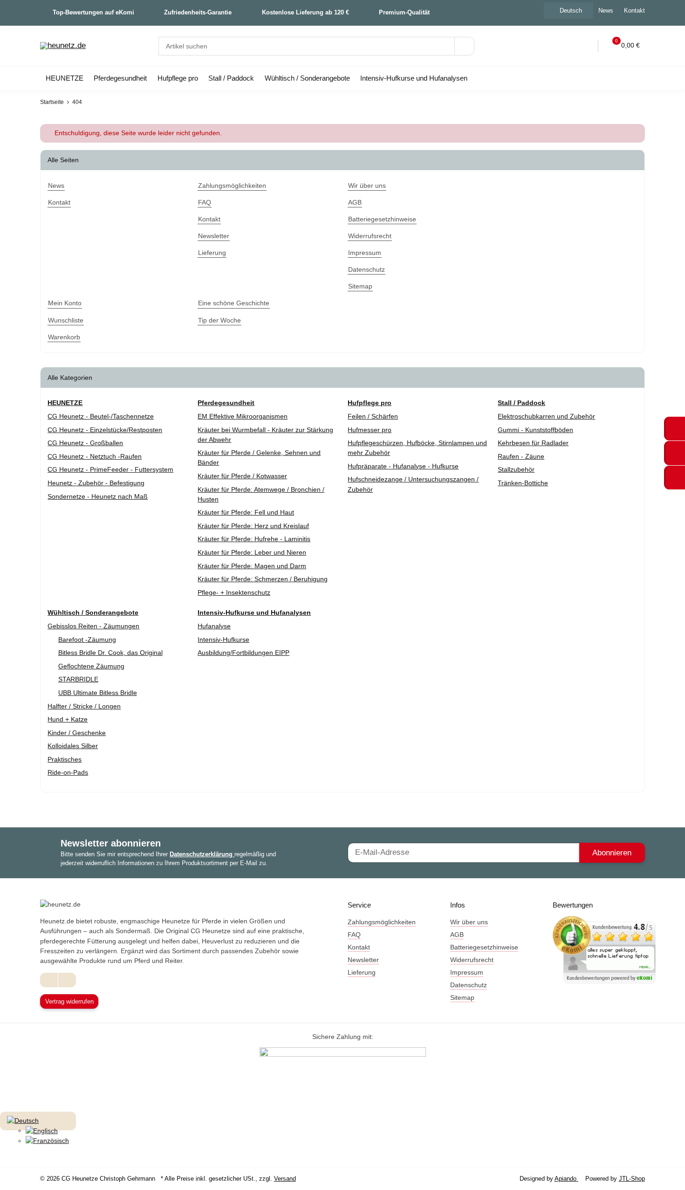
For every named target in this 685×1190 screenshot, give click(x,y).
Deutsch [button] (571, 10)
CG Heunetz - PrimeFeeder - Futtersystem (110, 469)
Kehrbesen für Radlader (533, 443)
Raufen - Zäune (521, 456)
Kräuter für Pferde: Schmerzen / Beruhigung (263, 579)
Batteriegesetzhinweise (484, 947)
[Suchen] (464, 46)
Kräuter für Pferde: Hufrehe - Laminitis (254, 539)
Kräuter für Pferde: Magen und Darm (252, 566)
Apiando (566, 1178)
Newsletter (363, 959)
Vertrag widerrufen (69, 1001)
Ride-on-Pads (68, 772)
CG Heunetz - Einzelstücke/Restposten (105, 429)
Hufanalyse (214, 626)
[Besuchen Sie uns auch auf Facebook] (49, 980)
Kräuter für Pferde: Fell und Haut (246, 512)
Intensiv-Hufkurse (223, 639)
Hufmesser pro (369, 429)
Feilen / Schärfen (373, 416)
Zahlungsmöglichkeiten (382, 922)
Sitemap (462, 997)
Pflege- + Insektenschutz (234, 592)
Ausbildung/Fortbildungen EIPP (243, 652)
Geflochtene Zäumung (91, 666)
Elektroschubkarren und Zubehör (546, 416)
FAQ (354, 934)
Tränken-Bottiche (523, 483)
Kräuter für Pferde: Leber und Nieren (252, 552)
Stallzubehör (516, 469)
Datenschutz (468, 985)
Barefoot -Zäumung (87, 639)
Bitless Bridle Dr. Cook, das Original (110, 652)
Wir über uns (469, 922)
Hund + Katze (68, 719)
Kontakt (634, 10)
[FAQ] (546, 46)
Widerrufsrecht (471, 959)
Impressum (466, 972)
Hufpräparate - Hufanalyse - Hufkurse (403, 466)
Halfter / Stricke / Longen (84, 706)
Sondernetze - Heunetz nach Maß (98, 496)
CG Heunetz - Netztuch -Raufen (95, 456)
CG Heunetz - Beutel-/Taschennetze (101, 416)
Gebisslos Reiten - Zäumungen (93, 626)
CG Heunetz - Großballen (85, 443)
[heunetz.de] (63, 46)
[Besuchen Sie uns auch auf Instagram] (67, 980)
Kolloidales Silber (73, 746)
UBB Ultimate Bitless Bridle (97, 692)
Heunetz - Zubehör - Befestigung (96, 483)
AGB (457, 934)
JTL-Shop (632, 1178)
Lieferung (362, 972)
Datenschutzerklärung (202, 854)
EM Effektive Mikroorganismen (243, 416)
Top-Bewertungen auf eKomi (93, 12)
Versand (285, 1178)
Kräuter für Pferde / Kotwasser (242, 476)
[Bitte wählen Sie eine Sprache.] (23, 1120)
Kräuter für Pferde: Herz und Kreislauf (253, 526)
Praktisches (65, 759)
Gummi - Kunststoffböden (535, 429)
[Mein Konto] (585, 46)
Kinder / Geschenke (77, 732)
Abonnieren (611, 852)
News (605, 10)
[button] (565, 46)
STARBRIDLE (78, 679)
